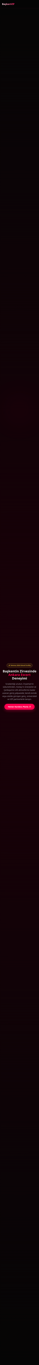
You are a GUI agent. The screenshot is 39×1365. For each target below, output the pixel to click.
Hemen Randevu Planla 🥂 (19, 707)
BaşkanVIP (8, 4)
